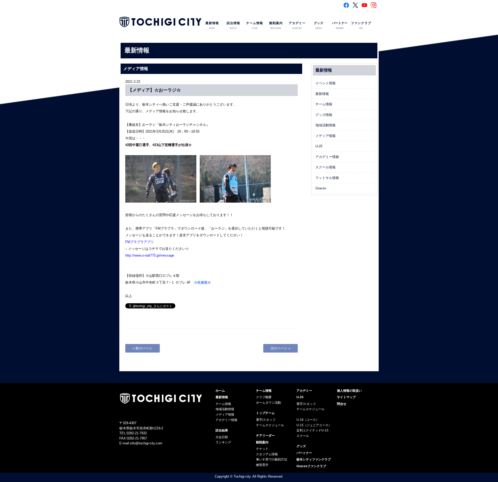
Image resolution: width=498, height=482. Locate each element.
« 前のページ (142, 348)
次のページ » (280, 348)
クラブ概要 (264, 397)
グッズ (318, 25)
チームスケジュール (270, 425)
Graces (320, 188)
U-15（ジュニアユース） (313, 425)
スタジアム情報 (267, 454)
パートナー (340, 25)
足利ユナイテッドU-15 (312, 430)
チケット (262, 449)
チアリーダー (265, 435)
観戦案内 (276, 25)
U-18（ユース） (307, 420)
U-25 (318, 146)
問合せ (341, 404)
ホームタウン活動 (268, 402)
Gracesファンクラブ (311, 466)
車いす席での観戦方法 (271, 459)
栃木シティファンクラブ (313, 459)
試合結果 (222, 430)
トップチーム (265, 413)
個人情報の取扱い (349, 391)
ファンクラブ (361, 25)
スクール (302, 436)
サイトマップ (346, 397)
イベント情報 (325, 83)
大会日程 (222, 437)
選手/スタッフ (265, 420)
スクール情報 (325, 167)
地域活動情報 (325, 125)
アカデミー (297, 25)
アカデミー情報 (327, 157)
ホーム (220, 391)
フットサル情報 (327, 178)
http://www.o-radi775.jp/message (149, 255)
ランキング (223, 442)
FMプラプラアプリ (139, 242)
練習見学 (262, 465)
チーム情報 (254, 25)
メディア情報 (325, 136)
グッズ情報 (323, 115)
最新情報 (212, 25)
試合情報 (233, 25)
